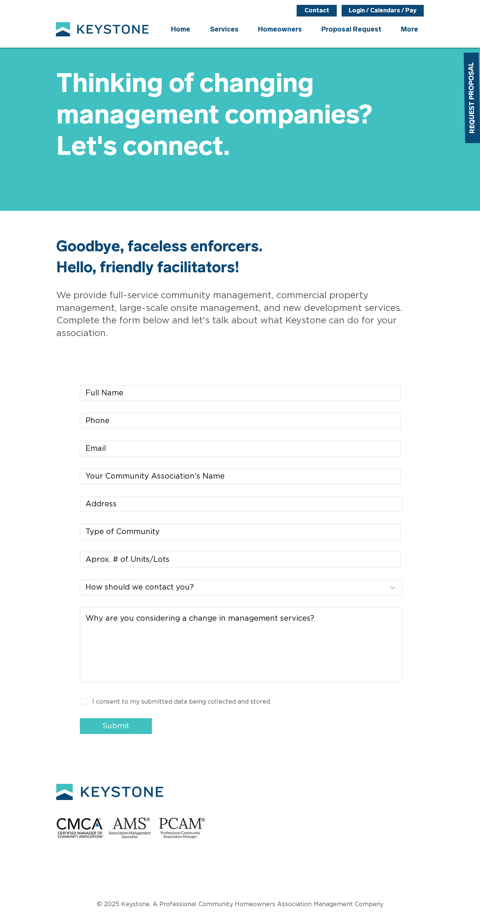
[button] (280, 29)
